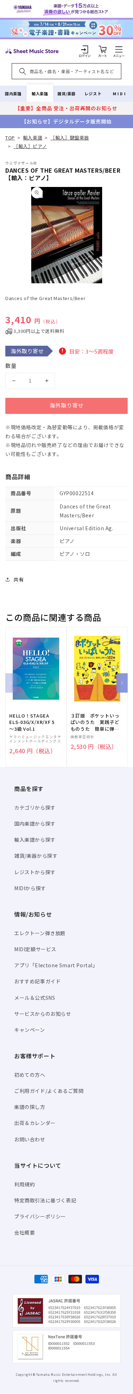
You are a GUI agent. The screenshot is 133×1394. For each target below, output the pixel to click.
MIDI (120, 93)
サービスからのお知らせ (42, 1013)
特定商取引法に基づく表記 (45, 1200)
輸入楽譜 (40, 93)
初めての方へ (29, 1074)
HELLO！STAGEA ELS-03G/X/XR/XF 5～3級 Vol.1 (32, 722)
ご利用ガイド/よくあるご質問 (48, 1090)
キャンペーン (29, 1029)
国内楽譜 (13, 93)
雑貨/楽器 (66, 93)
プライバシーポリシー (40, 1216)
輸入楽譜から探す (35, 839)
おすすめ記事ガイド (37, 981)
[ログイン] (85, 49)
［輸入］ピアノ (30, 146)
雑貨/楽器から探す (35, 855)
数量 (11, 365)
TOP (10, 137)
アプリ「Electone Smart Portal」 (56, 965)
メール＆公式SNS (34, 997)
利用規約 (24, 1184)
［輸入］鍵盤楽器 (69, 137)
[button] (119, 49)
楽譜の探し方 (29, 1106)
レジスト (92, 93)
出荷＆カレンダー (35, 1122)
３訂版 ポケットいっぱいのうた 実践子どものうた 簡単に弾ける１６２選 (95, 722)
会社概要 (24, 1232)
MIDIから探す (30, 888)
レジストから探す (35, 872)
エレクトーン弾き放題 (40, 933)
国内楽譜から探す (35, 823)
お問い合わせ (29, 1139)
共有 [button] (18, 579)
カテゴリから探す (35, 807)
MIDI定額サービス (35, 949)
